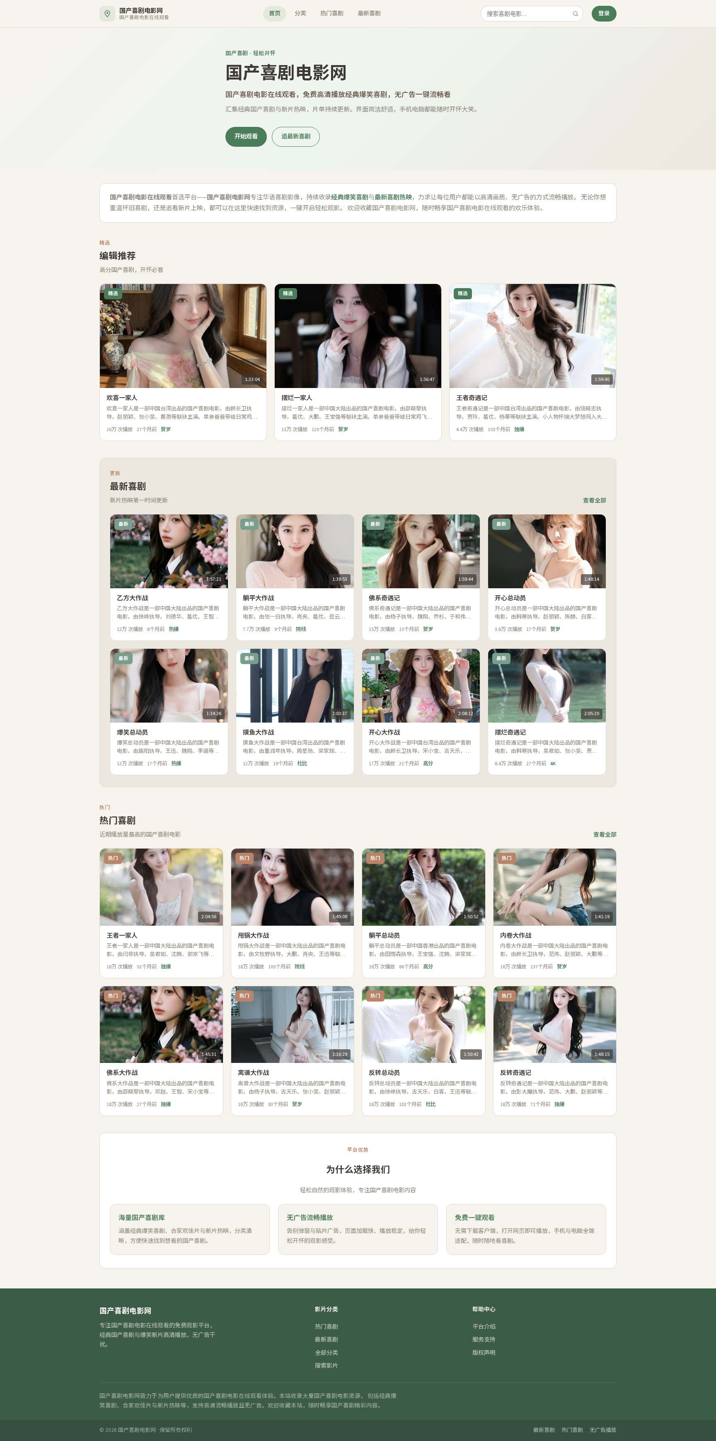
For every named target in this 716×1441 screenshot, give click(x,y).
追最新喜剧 (295, 136)
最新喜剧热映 (393, 197)
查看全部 (594, 501)
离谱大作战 (253, 1072)
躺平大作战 (258, 598)
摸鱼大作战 (258, 732)
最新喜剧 (369, 14)
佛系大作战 (122, 1072)
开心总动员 (510, 598)
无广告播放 (603, 1430)
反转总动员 (384, 1072)
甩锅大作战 (253, 935)
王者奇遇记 (471, 398)
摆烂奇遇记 (510, 732)
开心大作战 (384, 732)
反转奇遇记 (515, 1072)
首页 (275, 14)
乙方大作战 (132, 598)
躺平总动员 (384, 935)
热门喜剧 (331, 14)
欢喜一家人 (122, 398)
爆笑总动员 (132, 732)
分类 (300, 14)
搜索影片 (326, 1366)
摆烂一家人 (296, 398)
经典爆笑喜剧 (349, 197)
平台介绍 (484, 1327)
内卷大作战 (515, 935)
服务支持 (484, 1340)
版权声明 (484, 1353)
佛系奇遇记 (384, 598)
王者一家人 (122, 935)
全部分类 (326, 1353)
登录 (604, 13)
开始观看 (246, 136)
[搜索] (575, 13)
